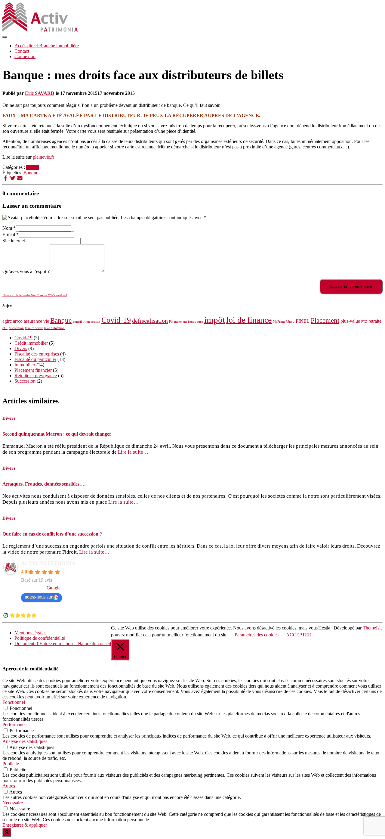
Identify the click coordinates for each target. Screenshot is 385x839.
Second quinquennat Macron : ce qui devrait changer (57, 434)
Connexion (24, 56)
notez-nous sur (38, 596)
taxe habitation (54, 328)
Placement (325, 320)
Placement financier (33, 370)
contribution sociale (86, 321)
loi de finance (249, 320)
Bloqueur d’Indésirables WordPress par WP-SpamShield (34, 295)
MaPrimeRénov (283, 321)
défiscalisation (150, 320)
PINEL (303, 321)
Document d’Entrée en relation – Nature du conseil (62, 643)
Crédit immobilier (31, 343)
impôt (214, 320)
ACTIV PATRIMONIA (48, 563)
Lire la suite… (132, 452)
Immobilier (24, 364)
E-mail (10, 234)
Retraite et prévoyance (35, 375)
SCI (5, 328)
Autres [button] (8, 785)
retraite (374, 321)
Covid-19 (116, 320)
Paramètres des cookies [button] (257, 634)
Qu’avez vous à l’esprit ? (26, 271)
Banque (30, 172)
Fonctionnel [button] (13, 702)
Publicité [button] (10, 763)
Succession (16, 328)
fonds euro (195, 321)
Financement (178, 321)
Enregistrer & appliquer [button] (24, 825)
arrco (18, 321)
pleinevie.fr (43, 157)
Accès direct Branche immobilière (46, 45)
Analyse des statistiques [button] (24, 741)
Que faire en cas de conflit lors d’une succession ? (52, 533)
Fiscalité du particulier (35, 359)
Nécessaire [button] (12, 802)
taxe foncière (34, 328)
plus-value (350, 321)
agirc (7, 321)
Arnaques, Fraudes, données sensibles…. (43, 483)
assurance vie (36, 321)
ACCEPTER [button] (298, 634)
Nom (9, 228)
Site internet (13, 240)
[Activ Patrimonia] (40, 30)
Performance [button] (14, 724)
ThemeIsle (373, 627)
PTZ (364, 321)
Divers (32, 167)
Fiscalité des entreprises (36, 353)
